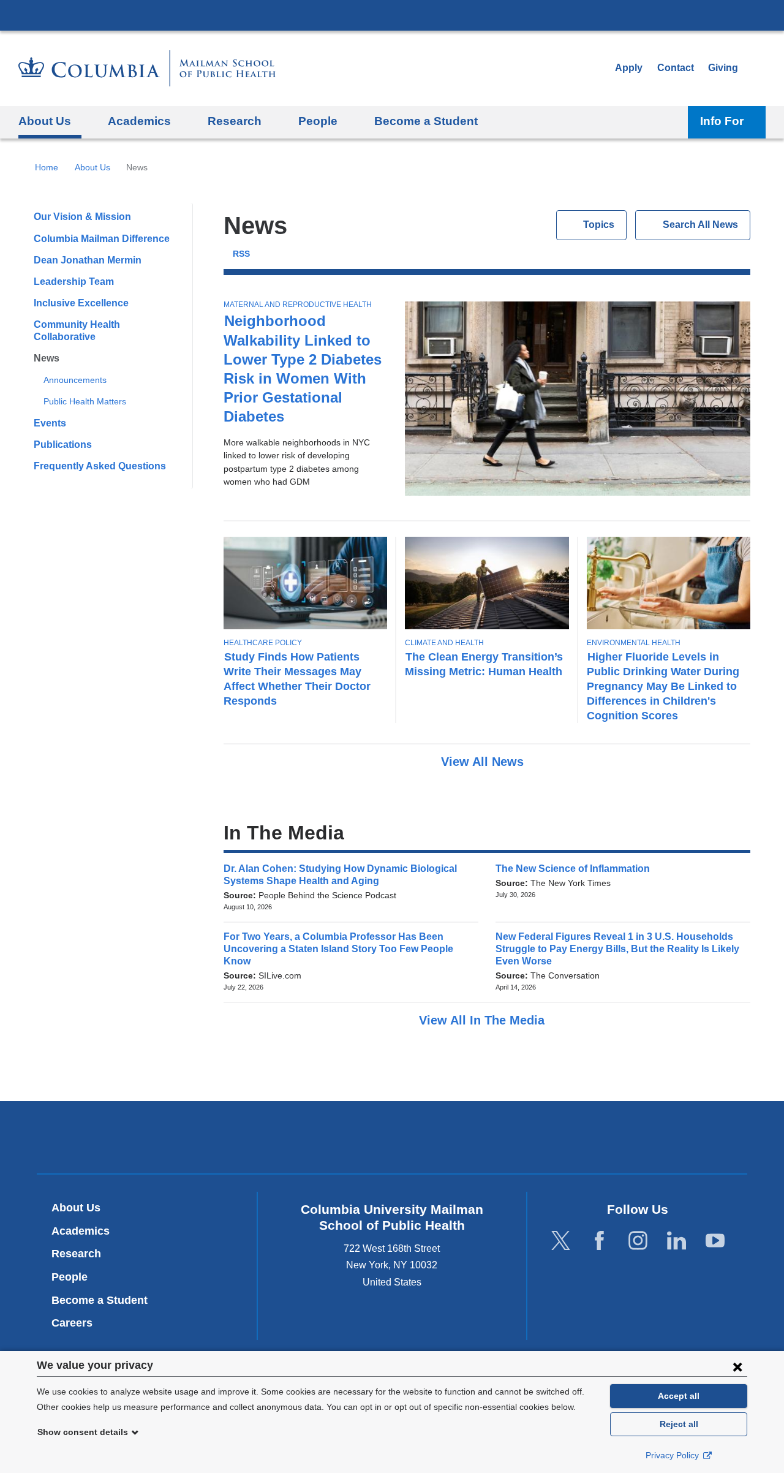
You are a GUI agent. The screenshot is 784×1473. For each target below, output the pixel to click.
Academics (80, 1231)
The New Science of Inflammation (577, 868)
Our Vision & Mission (82, 216)
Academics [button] (139, 121)
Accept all (678, 1396)
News (46, 358)
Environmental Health (633, 642)
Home (46, 167)
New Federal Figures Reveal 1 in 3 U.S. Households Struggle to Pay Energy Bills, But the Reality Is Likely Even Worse (617, 948)
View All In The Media (483, 1020)
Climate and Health (444, 642)
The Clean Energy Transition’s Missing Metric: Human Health (484, 664)
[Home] (147, 68)
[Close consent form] (737, 1366)
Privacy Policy (673, 1455)
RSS (241, 254)
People (69, 1277)
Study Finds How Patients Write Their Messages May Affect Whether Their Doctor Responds (297, 678)
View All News (484, 761)
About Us (92, 167)
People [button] (317, 121)
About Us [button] (44, 121)
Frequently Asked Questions (100, 466)
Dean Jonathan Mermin (87, 260)
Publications (63, 444)
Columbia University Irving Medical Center (392, 14)
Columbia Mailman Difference (102, 238)
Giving (723, 67)
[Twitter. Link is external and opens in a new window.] (561, 1240)
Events (50, 423)
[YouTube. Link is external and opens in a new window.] (715, 1240)
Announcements (75, 380)
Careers (71, 1323)
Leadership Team (74, 281)
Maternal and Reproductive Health (298, 304)
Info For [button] (722, 121)
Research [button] (235, 121)
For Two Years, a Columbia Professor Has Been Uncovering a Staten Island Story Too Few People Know (338, 948)
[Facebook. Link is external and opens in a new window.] (599, 1240)
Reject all (679, 1424)
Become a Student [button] (426, 121)
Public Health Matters (84, 401)
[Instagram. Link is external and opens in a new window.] (638, 1240)
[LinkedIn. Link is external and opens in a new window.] (676, 1240)
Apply (629, 67)
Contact (675, 67)
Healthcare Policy (263, 642)
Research (76, 1254)
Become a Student (99, 1300)
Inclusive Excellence (81, 303)
